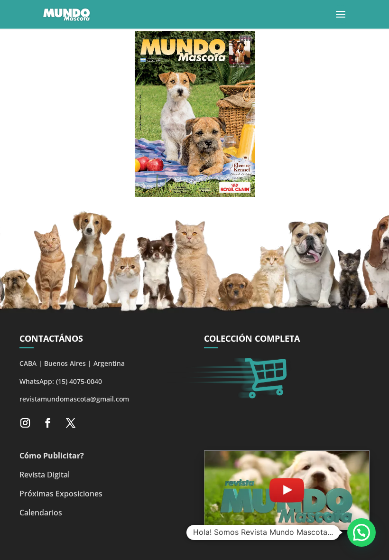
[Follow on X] (70, 422)
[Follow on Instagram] (25, 422)
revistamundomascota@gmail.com (74, 398)
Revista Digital (44, 474)
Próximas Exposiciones (60, 493)
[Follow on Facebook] (47, 422)
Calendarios (40, 512)
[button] (361, 532)
